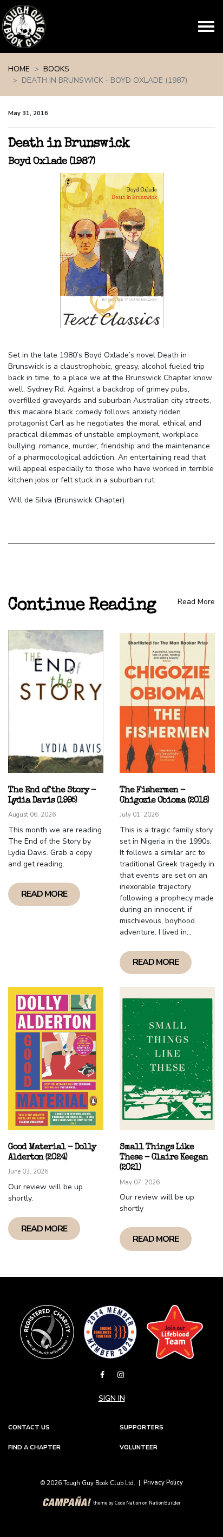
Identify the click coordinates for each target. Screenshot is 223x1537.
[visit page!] (103, 1375)
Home (19, 69)
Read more (44, 894)
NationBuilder (165, 1503)
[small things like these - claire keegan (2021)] (167, 1058)
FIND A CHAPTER (34, 1447)
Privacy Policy (163, 1483)
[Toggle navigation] (206, 26)
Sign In (112, 1398)
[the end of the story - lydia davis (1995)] (55, 701)
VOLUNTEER (139, 1447)
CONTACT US (29, 1427)
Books (56, 69)
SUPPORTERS (141, 1427)
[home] (23, 26)
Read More (196, 602)
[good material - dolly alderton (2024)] (55, 1058)
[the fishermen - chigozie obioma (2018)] (167, 701)
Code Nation (128, 1503)
